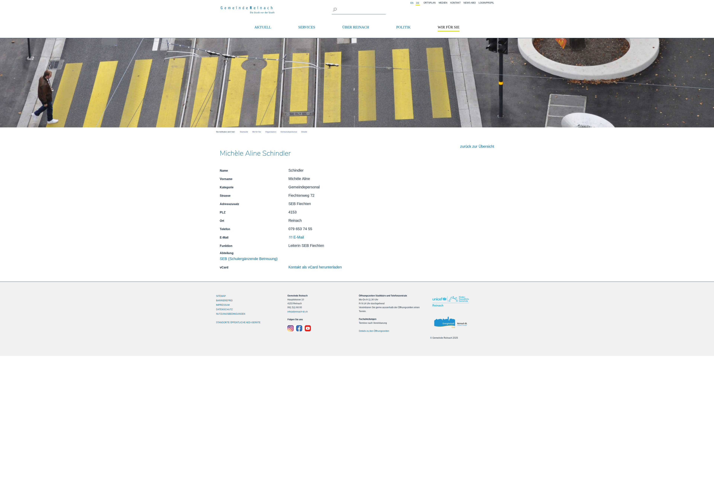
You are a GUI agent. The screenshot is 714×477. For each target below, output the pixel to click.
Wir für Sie (448, 27)
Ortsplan (430, 2)
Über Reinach (355, 27)
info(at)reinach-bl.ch (297, 311)
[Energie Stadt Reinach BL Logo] (464, 322)
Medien (443, 2)
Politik (403, 27)
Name (224, 170)
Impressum (223, 305)
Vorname (226, 179)
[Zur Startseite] (247, 10)
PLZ (223, 212)
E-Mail (224, 237)
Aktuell (262, 27)
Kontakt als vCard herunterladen (315, 267)
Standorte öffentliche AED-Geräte (238, 322)
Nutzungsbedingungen (230, 314)
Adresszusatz (229, 204)
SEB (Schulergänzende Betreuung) (249, 259)
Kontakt (455, 2)
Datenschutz (224, 309)
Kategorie (227, 187)
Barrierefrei (224, 300)
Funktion (226, 245)
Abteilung (227, 253)
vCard (224, 267)
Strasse (225, 195)
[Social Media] (321, 328)
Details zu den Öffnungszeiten (374, 331)
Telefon (225, 229)
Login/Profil (486, 2)
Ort (222, 220)
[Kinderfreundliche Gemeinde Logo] (464, 301)
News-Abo (470, 2)
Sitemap (221, 296)
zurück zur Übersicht (477, 146)
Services (306, 27)
